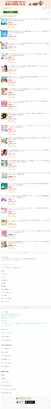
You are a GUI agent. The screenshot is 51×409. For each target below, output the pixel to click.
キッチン (3, 267)
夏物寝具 (15, 267)
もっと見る (24, 252)
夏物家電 (8, 267)
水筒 (11, 267)
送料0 (19, 267)
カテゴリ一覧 (4, 274)
